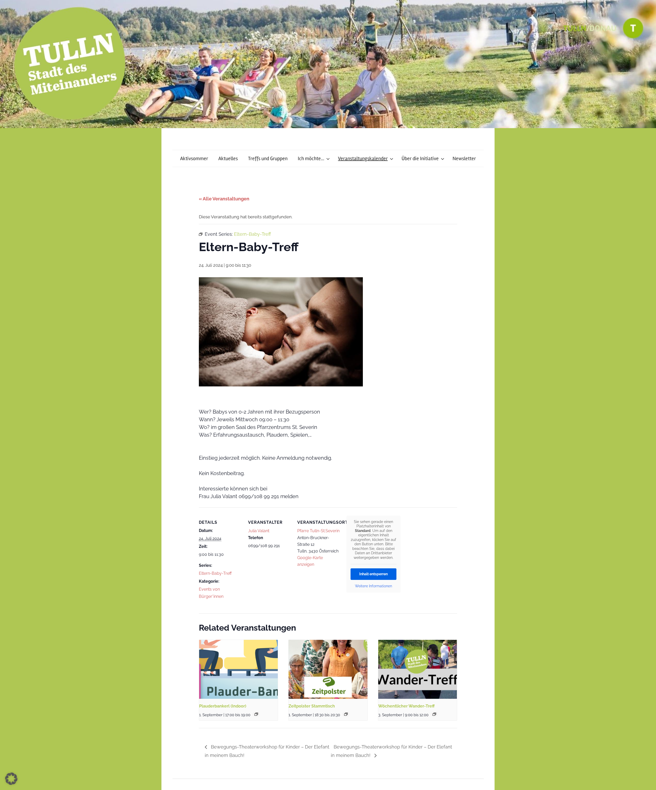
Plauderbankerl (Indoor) (222, 706)
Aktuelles (228, 158)
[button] (11, 778)
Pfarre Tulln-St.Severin (318, 530)
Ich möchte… (311, 158)
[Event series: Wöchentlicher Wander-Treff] (434, 714)
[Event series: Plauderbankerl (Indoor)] (256, 714)
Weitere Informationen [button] (373, 586)
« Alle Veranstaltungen (224, 198)
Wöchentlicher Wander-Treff (406, 706)
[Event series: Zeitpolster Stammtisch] (346, 714)
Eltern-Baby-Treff (215, 573)
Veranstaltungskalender (363, 158)
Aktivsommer (194, 158)
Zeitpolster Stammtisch (312, 706)
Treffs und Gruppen (268, 158)
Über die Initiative (420, 158)
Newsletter (464, 158)
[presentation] (238, 669)
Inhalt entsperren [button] (373, 574)
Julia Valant (258, 530)
